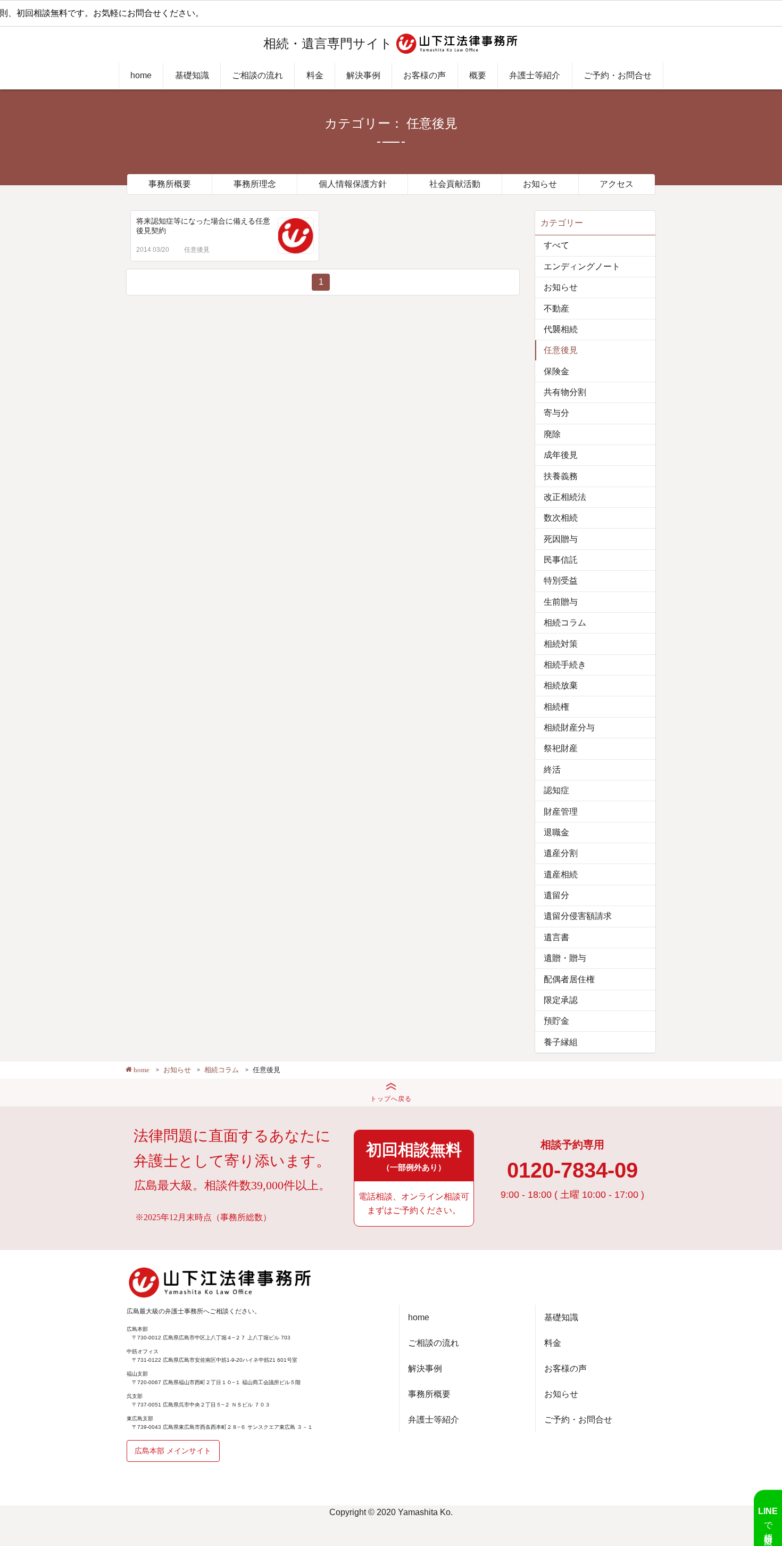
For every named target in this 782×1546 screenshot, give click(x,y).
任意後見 (197, 249)
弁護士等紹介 (534, 75)
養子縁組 (561, 1042)
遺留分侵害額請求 (578, 915)
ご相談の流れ (257, 75)
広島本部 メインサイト (173, 1450)
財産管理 (561, 811)
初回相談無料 (414, 1156)
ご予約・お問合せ (618, 75)
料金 (314, 75)
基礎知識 (192, 75)
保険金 (556, 371)
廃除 (552, 434)
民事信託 (561, 559)
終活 (552, 769)
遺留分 (556, 895)
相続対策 (561, 643)
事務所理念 (255, 183)
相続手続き (565, 664)
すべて (556, 245)
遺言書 (556, 937)
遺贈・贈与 (565, 958)
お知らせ (540, 183)
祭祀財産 (561, 748)
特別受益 (561, 580)
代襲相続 (561, 329)
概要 (477, 75)
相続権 (556, 706)
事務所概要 (169, 183)
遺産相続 (561, 874)
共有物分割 (565, 392)
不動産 (556, 308)
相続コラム (565, 622)
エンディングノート (582, 266)
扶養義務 (561, 476)
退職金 (556, 832)
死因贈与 (561, 539)
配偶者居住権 (569, 979)
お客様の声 (424, 75)
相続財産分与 (569, 727)
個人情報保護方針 (353, 183)
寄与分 (556, 412)
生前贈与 (561, 601)
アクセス (617, 183)
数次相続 (561, 517)
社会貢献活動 (454, 183)
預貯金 (556, 1020)
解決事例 (363, 75)
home (141, 75)
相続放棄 (561, 685)
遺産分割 (561, 853)
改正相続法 (565, 496)
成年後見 (561, 454)
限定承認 (561, 1000)
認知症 (556, 790)
